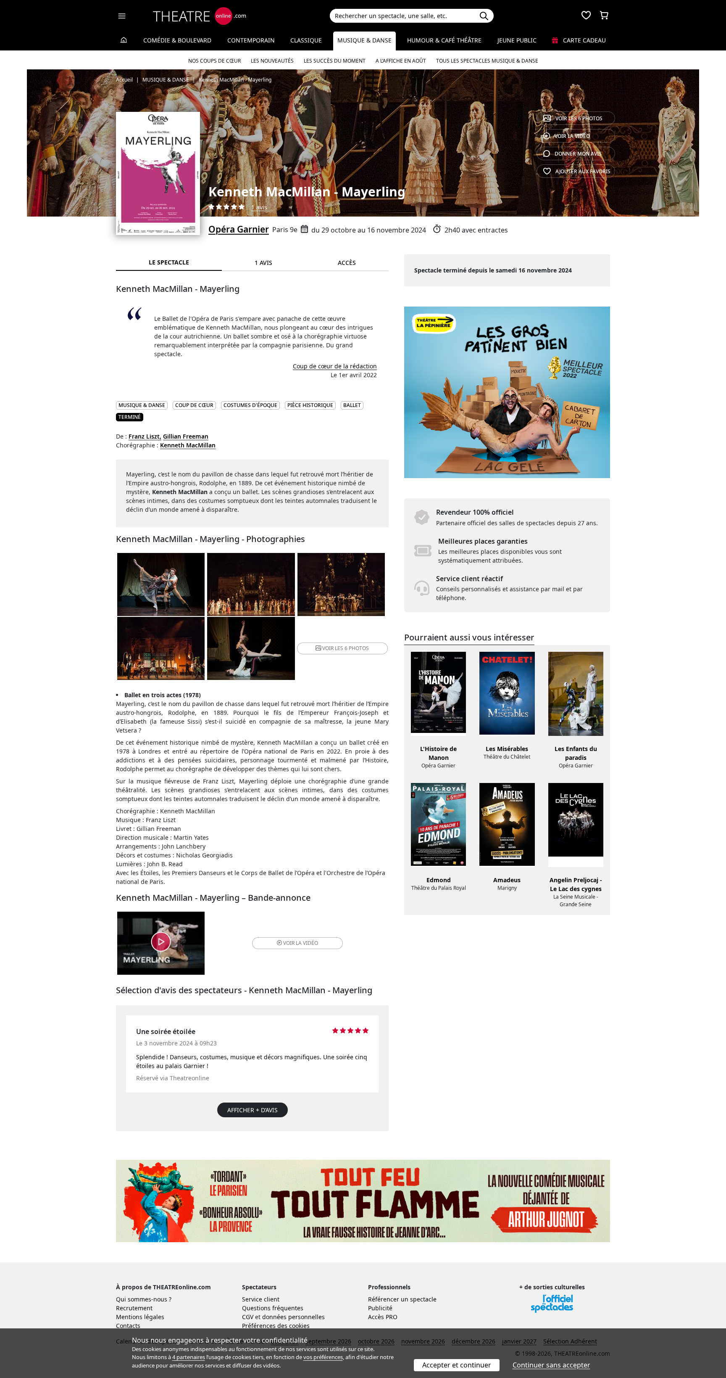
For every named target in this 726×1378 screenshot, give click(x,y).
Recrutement (134, 1308)
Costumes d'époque (250, 405)
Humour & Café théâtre (444, 40)
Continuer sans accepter (551, 1365)
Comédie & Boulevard (177, 40)
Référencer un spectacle (402, 1299)
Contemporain (251, 40)
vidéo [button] (300, 943)
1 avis (259, 207)
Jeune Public (517, 40)
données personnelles (293, 1317)
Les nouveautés (272, 60)
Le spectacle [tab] (169, 262)
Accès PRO (382, 1317)
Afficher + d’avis (252, 1110)
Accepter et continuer (456, 1365)
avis (578, 153)
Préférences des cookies (276, 1326)
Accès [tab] (347, 263)
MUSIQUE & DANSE (141, 405)
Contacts (128, 1326)
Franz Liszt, (145, 436)
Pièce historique (310, 405)
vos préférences (323, 1357)
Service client (260, 1299)
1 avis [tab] (263, 263)
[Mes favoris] (586, 16)
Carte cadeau (583, 40)
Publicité (380, 1308)
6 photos (578, 118)
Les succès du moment (335, 60)
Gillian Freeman (185, 436)
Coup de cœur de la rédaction (335, 366)
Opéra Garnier (238, 229)
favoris (582, 171)
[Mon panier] (604, 16)
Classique (306, 40)
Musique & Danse (364, 40)
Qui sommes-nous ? (143, 1299)
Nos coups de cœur (214, 60)
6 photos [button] (345, 648)
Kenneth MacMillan (188, 445)
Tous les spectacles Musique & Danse (487, 60)
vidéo (572, 136)
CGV (247, 1317)
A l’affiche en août (401, 60)
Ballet (352, 405)
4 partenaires (188, 1357)
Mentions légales (140, 1317)
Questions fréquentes (272, 1308)
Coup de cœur (194, 405)
